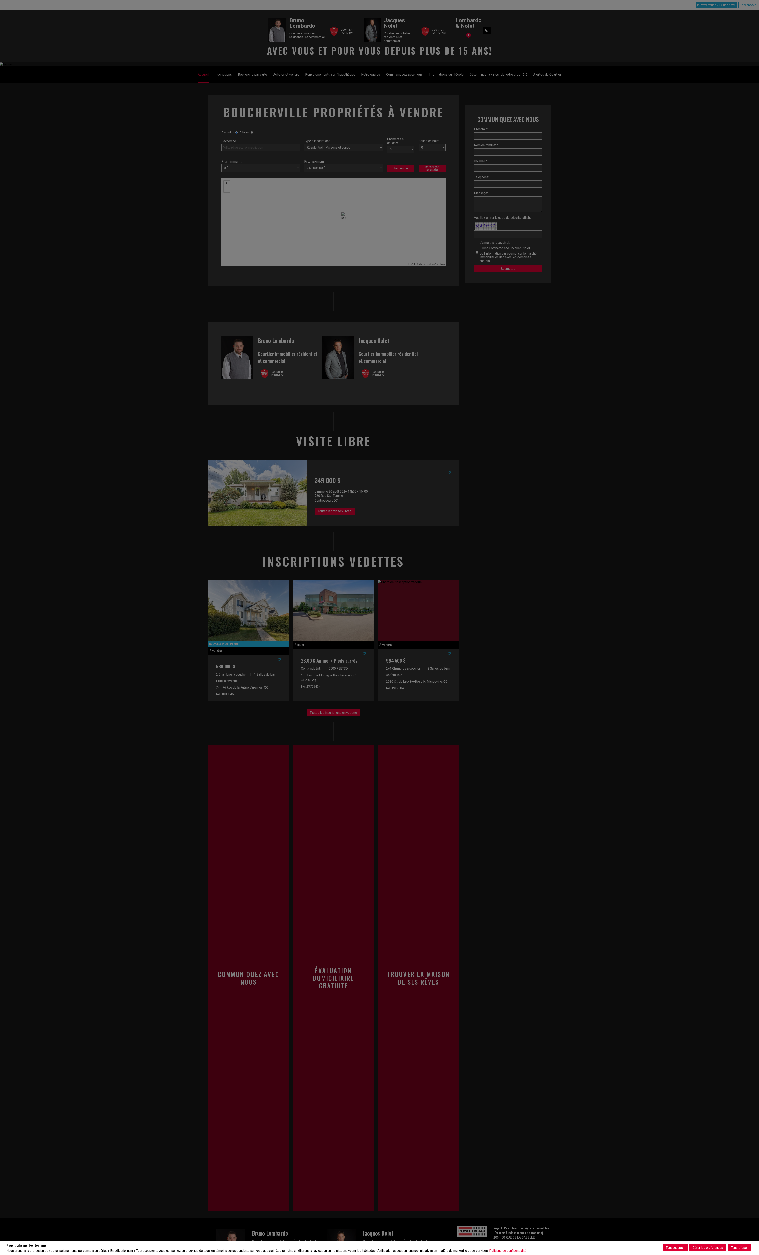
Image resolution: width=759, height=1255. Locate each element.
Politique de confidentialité (507, 1251)
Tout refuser (739, 1248)
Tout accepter (675, 1248)
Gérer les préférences (708, 1248)
